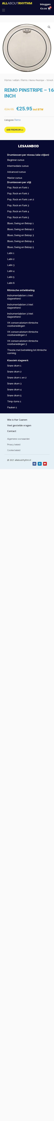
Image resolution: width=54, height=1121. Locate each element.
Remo (24, 80)
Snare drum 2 (14, 371)
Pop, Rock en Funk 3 (18, 205)
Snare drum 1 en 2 (16, 377)
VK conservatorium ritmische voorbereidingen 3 (22, 342)
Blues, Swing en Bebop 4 (20, 241)
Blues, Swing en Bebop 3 (20, 235)
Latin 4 (11, 271)
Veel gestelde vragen (19, 425)
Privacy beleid (13, 444)
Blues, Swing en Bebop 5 (20, 247)
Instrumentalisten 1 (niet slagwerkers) (20, 297)
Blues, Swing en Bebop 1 (20, 223)
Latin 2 (10, 259)
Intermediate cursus (18, 166)
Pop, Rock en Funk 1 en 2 (20, 199)
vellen (16, 80)
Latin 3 (10, 265)
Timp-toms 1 (14, 401)
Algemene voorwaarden (18, 439)
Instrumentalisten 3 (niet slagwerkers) (20, 315)
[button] (3, 10)
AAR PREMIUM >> (14, 130)
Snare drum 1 (14, 365)
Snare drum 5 (14, 395)
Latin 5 (10, 277)
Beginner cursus (15, 160)
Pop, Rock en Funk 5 (18, 217)
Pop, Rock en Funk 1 (18, 187)
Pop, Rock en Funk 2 (18, 193)
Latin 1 (10, 253)
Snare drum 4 (14, 389)
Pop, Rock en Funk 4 (18, 211)
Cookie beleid (13, 450)
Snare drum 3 (14, 383)
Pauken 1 (12, 407)
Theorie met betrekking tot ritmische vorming (27, 352)
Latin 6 (11, 283)
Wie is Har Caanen (17, 419)
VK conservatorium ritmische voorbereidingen (22, 324)
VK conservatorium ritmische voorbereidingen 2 (22, 333)
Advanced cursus (16, 172)
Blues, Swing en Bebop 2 (20, 229)
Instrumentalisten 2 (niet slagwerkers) (20, 306)
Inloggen (45, 4)
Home (7, 80)
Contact (11, 431)
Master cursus (14, 178)
